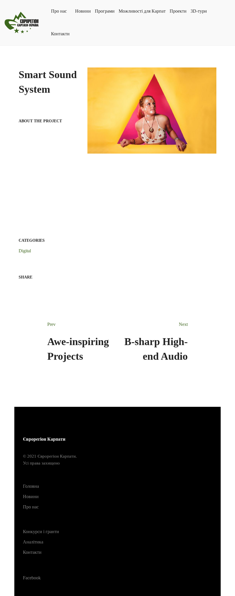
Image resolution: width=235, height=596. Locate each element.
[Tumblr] (48, 288)
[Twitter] (30, 288)
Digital (25, 250)
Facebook (32, 577)
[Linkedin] (39, 288)
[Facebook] (20, 288)
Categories (32, 240)
